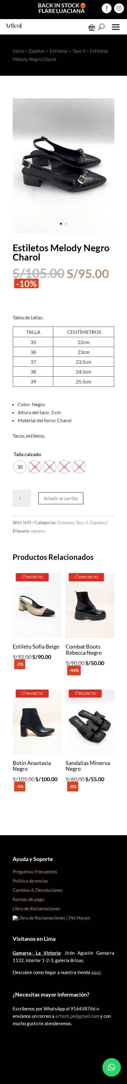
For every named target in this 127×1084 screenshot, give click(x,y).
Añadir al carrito (61, 498)
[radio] (20, 467)
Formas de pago (28, 899)
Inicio (18, 51)
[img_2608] (63, 232)
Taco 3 (78, 51)
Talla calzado (27, 454)
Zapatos (36, 51)
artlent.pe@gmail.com (77, 1016)
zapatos (38, 530)
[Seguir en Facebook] (107, 8)
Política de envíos (30, 881)
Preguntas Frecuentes (35, 871)
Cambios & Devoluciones (38, 890)
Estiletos (59, 51)
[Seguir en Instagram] (119, 8)
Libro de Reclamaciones (36, 908)
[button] (111, 1067)
